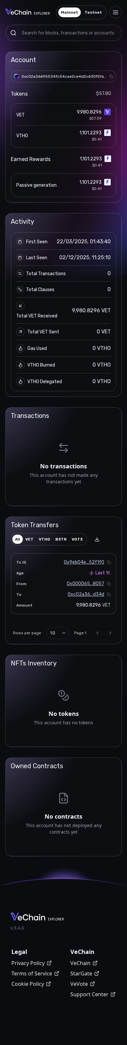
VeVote (79, 983)
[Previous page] (97, 633)
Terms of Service (31, 973)
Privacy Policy (28, 963)
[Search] (13, 33)
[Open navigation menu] (115, 12)
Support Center (89, 994)
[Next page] (110, 633)
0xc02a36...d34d (86, 594)
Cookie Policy (27, 983)
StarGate (81, 973)
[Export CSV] (97, 539)
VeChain (80, 963)
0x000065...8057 (85, 583)
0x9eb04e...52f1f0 (84, 562)
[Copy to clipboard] (111, 76)
